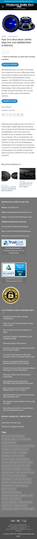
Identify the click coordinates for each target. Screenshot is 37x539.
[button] (3, 6)
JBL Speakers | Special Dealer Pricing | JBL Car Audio (19, 402)
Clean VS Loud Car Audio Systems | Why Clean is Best (18, 324)
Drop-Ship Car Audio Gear (11, 423)
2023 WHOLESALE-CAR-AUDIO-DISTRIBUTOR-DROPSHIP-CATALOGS (18, 382)
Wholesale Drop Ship (25, 502)
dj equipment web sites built (20, 449)
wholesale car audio (26, 495)
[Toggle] (34, 426)
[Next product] (3, 52)
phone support (6, 479)
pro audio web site (25, 479)
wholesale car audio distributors (11, 499)
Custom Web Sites (28, 446)
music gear (26, 469)
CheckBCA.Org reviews (12, 278)
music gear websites (8, 472)
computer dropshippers (9, 442)
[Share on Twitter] (11, 115)
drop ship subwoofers (18, 456)
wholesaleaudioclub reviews (10, 495)
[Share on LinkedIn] (22, 115)
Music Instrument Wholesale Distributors (16, 231)
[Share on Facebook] (7, 115)
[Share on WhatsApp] (3, 115)
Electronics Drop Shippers (10, 462)
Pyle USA (12, 110)
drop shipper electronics (9, 452)
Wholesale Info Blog (18, 528)
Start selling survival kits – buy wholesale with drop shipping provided (18, 409)
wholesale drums (7, 505)
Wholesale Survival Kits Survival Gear (15, 236)
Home (4, 36)
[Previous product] (7, 52)
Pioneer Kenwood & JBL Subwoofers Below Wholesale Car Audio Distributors (19, 369)
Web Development (7, 485)
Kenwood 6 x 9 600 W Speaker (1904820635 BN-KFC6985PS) (9, 188)
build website (20, 436)
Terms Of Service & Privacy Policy (18, 529)
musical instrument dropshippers (11, 469)
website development (21, 485)
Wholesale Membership (18, 525)
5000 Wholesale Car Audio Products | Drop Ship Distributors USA (18, 396)
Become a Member (10, 64)
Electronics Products (26, 462)
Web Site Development (9, 489)
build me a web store (8, 436)
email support (6, 466)
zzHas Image (13, 36)
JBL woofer (26, 466)
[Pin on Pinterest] (18, 115)
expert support (16, 466)
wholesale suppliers (28, 509)
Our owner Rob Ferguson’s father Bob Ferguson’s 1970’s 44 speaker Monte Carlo (19, 356)
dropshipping (6, 456)
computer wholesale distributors (11, 446)
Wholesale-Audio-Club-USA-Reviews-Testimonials (17, 376)
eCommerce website (8, 459)
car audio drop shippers (9, 439)
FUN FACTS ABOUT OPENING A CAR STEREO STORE (17, 337)
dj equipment (6, 449)
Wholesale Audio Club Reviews (14, 343)
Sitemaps (18, 531)
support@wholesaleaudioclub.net (19, 212)
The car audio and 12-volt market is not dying (17, 331)
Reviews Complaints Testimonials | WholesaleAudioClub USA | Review (16, 362)
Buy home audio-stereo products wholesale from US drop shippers (19, 349)
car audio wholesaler (24, 439)
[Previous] (1, 182)
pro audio (15, 479)
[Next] (35, 182)
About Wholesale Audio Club (18, 526)
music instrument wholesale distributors (14, 475)
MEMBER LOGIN (9, 101)
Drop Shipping (22, 452)
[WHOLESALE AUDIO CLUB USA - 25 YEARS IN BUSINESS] (20, 6)
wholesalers (17, 509)
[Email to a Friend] (14, 115)
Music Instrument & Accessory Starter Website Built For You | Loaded (16, 389)
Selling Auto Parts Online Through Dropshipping (15, 317)
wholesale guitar (7, 509)
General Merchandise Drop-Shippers (15, 226)
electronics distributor (22, 459)
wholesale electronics (20, 505)
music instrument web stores (25, 472)
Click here (5, 142)
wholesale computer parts (9, 502)
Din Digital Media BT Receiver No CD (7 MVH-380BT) (26, 184)
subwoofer (5, 482)
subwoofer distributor (16, 482)
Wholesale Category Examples (13, 426)
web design (27, 482)
